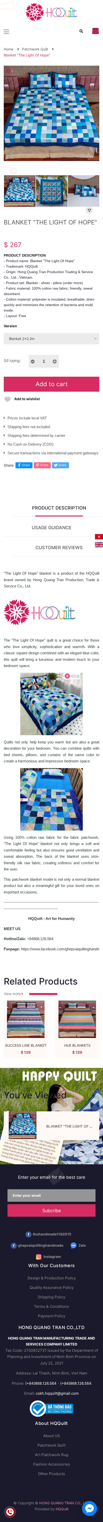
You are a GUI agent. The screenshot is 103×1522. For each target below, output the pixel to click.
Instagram (52, 1256)
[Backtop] (94, 1498)
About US (51, 1435)
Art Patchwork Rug (51, 1454)
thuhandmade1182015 (52, 1234)
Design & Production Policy (52, 1278)
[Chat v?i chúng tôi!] (89, 1508)
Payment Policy (51, 1316)
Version (10, 326)
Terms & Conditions (51, 1306)
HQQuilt (62, 1509)
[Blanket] (22, 1125)
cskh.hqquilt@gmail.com (57, 1393)
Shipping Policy (51, 1297)
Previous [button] (14, 171)
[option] (20, 192)
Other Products (51, 1473)
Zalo (82, 1245)
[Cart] (95, 31)
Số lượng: (12, 360)
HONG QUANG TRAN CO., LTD (64, 1503)
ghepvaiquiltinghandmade (40, 1245)
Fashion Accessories (51, 1464)
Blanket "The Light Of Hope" (73, 1126)
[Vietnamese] (99, 536)
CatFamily (26, 1045)
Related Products (41, 981)
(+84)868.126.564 (40, 1383)
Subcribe (51, 1210)
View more (13, 994)
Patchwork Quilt (52, 1445)
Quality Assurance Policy (52, 1287)
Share (26, 465)
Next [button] (89, 210)
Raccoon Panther (77, 1045)
